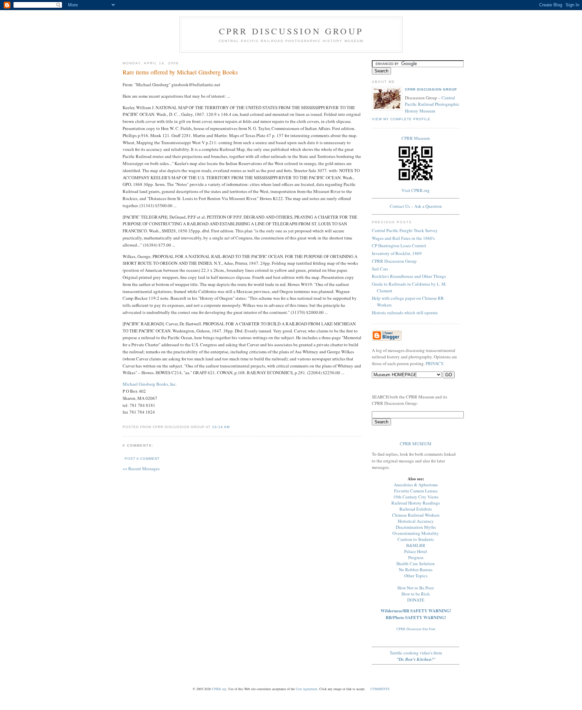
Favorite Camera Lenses (416, 491)
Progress (415, 557)
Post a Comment (142, 458)
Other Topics (415, 576)
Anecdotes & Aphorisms (416, 485)
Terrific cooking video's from (416, 656)
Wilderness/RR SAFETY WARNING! (416, 610)
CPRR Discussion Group (291, 31)
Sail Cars (380, 269)
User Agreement (306, 688)
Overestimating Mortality (415, 533)
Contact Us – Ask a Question (416, 206)
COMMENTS (380, 688)
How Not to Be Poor (415, 588)
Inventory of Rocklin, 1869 (397, 253)
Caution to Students (415, 539)
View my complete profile (401, 119)
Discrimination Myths (416, 527)
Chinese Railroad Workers (416, 515)
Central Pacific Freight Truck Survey (405, 230)
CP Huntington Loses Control (399, 246)
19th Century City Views (416, 497)
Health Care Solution (415, 563)
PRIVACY (434, 363)
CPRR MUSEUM (415, 444)
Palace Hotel (415, 551)
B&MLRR (415, 545)
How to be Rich (415, 594)
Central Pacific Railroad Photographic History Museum (432, 104)
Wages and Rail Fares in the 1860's (403, 238)
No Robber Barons (415, 570)
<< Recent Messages (141, 468)
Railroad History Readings (415, 503)
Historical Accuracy (416, 521)
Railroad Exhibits (415, 509)
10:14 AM (221, 427)
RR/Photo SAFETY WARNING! (416, 617)
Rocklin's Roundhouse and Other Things (409, 276)
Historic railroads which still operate (405, 313)
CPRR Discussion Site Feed (415, 628)
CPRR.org (219, 688)
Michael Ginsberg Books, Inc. (150, 384)
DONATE (415, 600)
